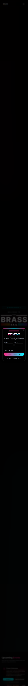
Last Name (17, 340)
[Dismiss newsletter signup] (24, 327)
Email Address (6, 346)
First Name (5, 340)
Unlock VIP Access (13, 353)
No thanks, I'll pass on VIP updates (14, 358)
